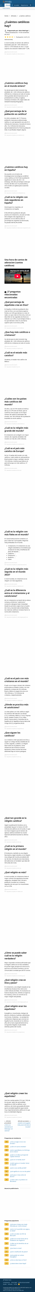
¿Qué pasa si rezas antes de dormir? (18, 1175)
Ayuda (4, 1284)
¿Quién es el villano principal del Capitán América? (19, 1155)
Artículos (13, 16)
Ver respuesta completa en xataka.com (13, 700)
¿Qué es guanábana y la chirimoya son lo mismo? (20, 1151)
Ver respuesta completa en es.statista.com (14, 135)
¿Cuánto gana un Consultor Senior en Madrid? (19, 1164)
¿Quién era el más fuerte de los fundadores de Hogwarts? (19, 1239)
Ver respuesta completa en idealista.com (14, 586)
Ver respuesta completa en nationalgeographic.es (16, 617)
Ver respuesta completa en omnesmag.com (14, 975)
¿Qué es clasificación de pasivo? (19, 1252)
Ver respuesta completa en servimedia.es (14, 328)
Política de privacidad (23, 1282)
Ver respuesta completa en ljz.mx (12, 367)
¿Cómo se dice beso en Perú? (18, 1260)
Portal (15, 1284)
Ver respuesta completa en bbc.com (12, 470)
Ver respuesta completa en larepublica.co (14, 728)
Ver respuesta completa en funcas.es (13, 1117)
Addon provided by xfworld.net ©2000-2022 (13, 1290)
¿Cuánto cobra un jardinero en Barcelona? (18, 1180)
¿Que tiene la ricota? (16, 1248)
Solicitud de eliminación (11, 52)
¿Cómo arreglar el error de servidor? (18, 1142)
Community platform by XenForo (17, 1287)
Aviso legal (14, 1282)
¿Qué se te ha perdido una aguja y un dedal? (20, 1230)
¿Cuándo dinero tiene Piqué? (18, 1263)
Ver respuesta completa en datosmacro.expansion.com (17, 228)
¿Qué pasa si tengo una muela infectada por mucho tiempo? (18, 1225)
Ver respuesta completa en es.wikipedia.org (14, 193)
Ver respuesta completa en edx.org (12, 756)
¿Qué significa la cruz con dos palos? (20, 1171)
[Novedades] (30, 5)
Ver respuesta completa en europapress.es (14, 1032)
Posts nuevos (6, 8)
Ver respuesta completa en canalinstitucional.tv (15, 564)
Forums (8, 5)
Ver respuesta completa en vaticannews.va (14, 54)
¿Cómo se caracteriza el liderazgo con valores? (8, 1128)
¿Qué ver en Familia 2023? (17, 1160)
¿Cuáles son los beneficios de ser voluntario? (19, 1244)
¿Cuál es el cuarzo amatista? (18, 1146)
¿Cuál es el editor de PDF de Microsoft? (18, 1234)
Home (6, 16)
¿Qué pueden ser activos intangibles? (17, 1256)
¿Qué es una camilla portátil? (18, 1168)
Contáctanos (6, 1282)
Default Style (7, 1280)
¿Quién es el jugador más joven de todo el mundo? (24, 1125)
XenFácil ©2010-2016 (15, 1289)
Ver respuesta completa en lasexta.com (13, 107)
